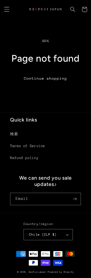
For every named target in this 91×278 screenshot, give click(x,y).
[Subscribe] (75, 199)
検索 (14, 134)
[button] (6, 9)
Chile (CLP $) (43, 234)
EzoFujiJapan (37, 272)
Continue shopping (45, 78)
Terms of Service (27, 146)
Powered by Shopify (61, 272)
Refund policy (24, 158)
